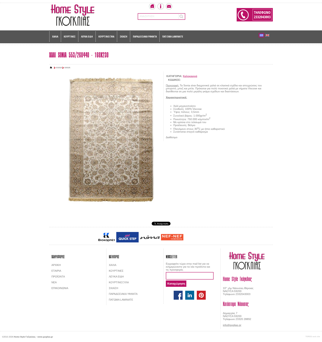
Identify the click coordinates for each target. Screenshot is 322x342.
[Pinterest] (201, 295)
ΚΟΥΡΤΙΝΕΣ (69, 36)
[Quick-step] (127, 237)
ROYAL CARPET (207, 237)
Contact (169, 6)
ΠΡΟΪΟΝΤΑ (58, 276)
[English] (267, 35)
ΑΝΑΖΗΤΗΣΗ (147, 16)
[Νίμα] (150, 237)
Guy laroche (190, 237)
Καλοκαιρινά (190, 76)
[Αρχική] (51, 68)
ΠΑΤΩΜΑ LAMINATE (172, 36)
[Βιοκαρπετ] (106, 237)
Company (160, 6)
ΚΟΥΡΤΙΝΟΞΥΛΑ (106, 36)
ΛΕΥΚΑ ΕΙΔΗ (87, 36)
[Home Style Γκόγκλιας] (72, 15)
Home (152, 6)
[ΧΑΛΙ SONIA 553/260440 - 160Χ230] (111, 139)
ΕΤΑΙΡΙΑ (56, 270)
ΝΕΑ (54, 282)
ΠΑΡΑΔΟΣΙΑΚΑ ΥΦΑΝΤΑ (145, 36)
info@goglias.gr (232, 325)
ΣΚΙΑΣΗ (123, 36)
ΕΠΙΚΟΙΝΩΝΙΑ (59, 288)
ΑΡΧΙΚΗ (56, 264)
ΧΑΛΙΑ (55, 36)
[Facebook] (178, 295)
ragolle (221, 237)
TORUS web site (312, 336)
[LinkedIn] (189, 295)
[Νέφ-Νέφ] (172, 237)
